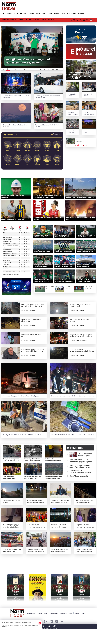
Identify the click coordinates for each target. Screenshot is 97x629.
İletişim (84, 613)
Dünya (56, 13)
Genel (63, 13)
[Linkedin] (51, 621)
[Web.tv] (91, 19)
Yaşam (44, 13)
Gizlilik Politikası (31, 613)
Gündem (9, 13)
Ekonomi (23, 13)
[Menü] (95, 19)
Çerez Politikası (42, 613)
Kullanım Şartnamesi (66, 613)
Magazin (81, 13)
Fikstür (43, 19)
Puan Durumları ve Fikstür (11, 274)
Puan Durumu (51, 19)
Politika (31, 13)
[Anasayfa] (3, 13)
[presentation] (7, 587)
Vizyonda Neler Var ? (19, 566)
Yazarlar (21, 19)
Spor (50, 13)
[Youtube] (57, 621)
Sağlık (38, 13)
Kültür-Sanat (71, 13)
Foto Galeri (28, 19)
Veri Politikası (53, 613)
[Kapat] (40, 623)
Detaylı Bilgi (15, 600)
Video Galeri (36, 19)
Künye (77, 613)
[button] (3, 69)
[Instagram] (46, 621)
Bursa (16, 13)
